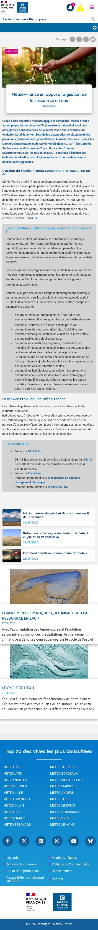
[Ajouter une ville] (94, 27)
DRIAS (88, 459)
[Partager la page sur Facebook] (72, 39)
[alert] (80, 7)
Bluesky (90, 841)
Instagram (57, 841)
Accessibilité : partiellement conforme (25, 879)
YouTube (73, 841)
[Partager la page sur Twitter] (79, 39)
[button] (92, 7)
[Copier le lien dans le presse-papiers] (93, 39)
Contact (57, 879)
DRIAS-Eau (31, 218)
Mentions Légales (64, 857)
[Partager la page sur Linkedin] (86, 39)
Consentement (62, 870)
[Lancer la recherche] (93, 19)
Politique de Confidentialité (70, 864)
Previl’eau (34, 473)
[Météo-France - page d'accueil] (62, 902)
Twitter (24, 841)
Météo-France (62, 924)
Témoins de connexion (22, 864)
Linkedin (40, 841)
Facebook (7, 841)
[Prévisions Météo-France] (22, 7)
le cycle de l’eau (58, 487)
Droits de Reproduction (22, 870)
